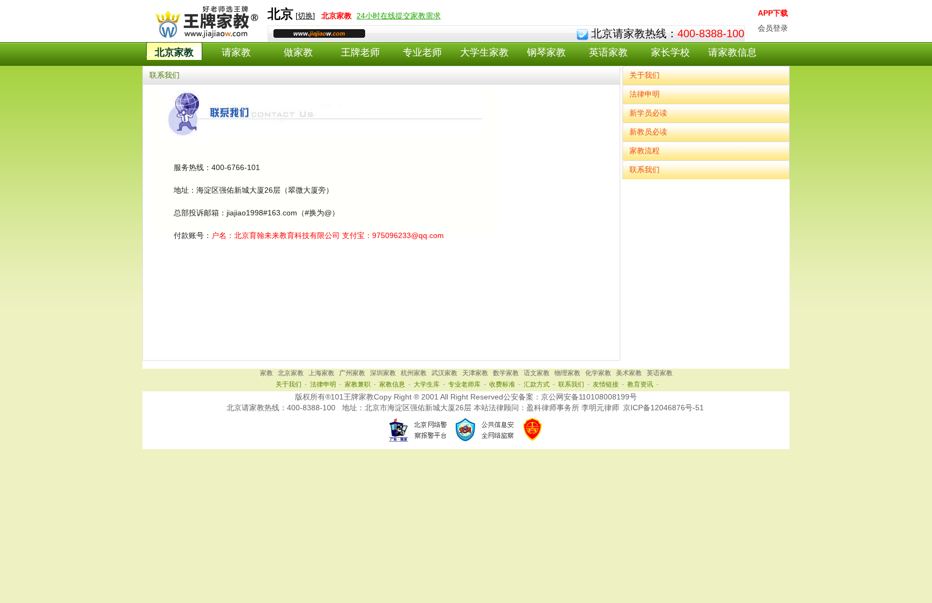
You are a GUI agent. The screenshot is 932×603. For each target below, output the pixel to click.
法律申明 (644, 94)
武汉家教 (444, 373)
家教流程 (644, 150)
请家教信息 (732, 52)
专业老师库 (464, 384)
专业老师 (422, 52)
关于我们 (644, 75)
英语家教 (608, 52)
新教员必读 (648, 131)
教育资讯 (640, 384)
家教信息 (392, 384)
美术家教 (629, 373)
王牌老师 (360, 52)
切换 (305, 15)
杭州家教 (414, 373)
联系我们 (644, 169)
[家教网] (204, 36)
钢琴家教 (546, 52)
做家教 (298, 52)
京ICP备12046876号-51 (663, 407)
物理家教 (567, 373)
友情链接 (606, 384)
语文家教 (537, 373)
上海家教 (321, 373)
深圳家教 (383, 373)
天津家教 (475, 373)
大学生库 (427, 384)
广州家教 (352, 373)
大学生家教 (484, 52)
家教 (266, 373)
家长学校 (670, 52)
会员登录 (773, 28)
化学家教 (598, 373)
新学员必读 (648, 113)
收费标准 (502, 384)
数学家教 (506, 373)
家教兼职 (358, 384)
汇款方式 (537, 384)
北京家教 (174, 52)
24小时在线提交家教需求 (399, 15)
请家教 (236, 52)
